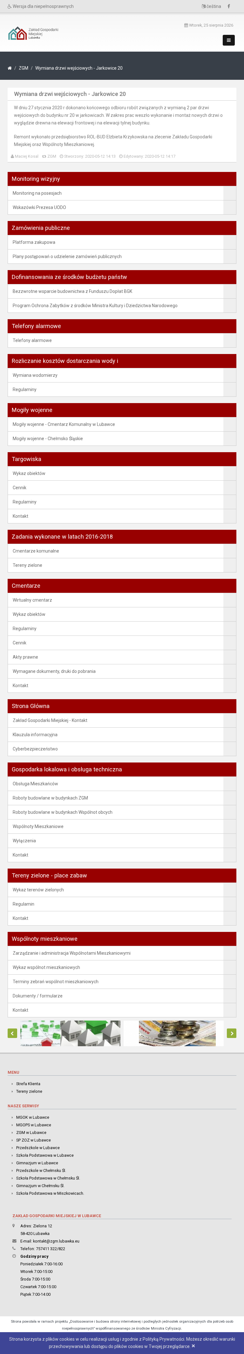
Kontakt (20, 516)
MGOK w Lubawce (32, 1117)
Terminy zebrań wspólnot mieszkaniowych (55, 981)
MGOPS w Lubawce (33, 1125)
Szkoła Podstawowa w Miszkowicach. (50, 1193)
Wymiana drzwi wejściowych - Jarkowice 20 (79, 68)
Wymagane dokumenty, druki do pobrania (54, 671)
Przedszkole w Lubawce (38, 1147)
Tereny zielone (27, 565)
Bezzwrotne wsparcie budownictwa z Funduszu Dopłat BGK (72, 291)
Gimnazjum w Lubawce (37, 1163)
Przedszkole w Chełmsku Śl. (41, 1170)
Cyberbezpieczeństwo (35, 748)
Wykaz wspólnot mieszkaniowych (46, 967)
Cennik (19, 487)
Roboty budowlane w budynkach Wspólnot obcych (62, 812)
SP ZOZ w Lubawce (33, 1140)
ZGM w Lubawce (31, 1132)
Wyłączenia (24, 840)
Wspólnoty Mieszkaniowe (38, 826)
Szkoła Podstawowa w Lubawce (45, 1155)
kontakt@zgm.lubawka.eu (56, 1241)
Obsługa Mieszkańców (35, 783)
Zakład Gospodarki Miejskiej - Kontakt (50, 720)
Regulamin (23, 904)
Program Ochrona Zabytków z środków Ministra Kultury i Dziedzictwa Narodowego (95, 305)
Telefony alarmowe (32, 340)
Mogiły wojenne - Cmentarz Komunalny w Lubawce (64, 424)
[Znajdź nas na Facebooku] (230, 6)
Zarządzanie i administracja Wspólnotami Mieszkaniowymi (72, 953)
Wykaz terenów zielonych (38, 889)
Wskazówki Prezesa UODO (39, 207)
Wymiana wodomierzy (35, 375)
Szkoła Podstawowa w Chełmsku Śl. (48, 1178)
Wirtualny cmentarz (32, 600)
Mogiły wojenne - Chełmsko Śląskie (48, 438)
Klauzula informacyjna (35, 734)
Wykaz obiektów (29, 473)
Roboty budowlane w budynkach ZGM (50, 797)
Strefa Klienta (28, 1083)
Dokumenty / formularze (38, 995)
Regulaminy (25, 389)
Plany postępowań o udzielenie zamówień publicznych (67, 256)
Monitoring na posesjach (37, 193)
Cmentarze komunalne (36, 551)
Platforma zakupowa (34, 242)
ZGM (23, 68)
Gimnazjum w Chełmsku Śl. (40, 1185)
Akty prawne (25, 657)
